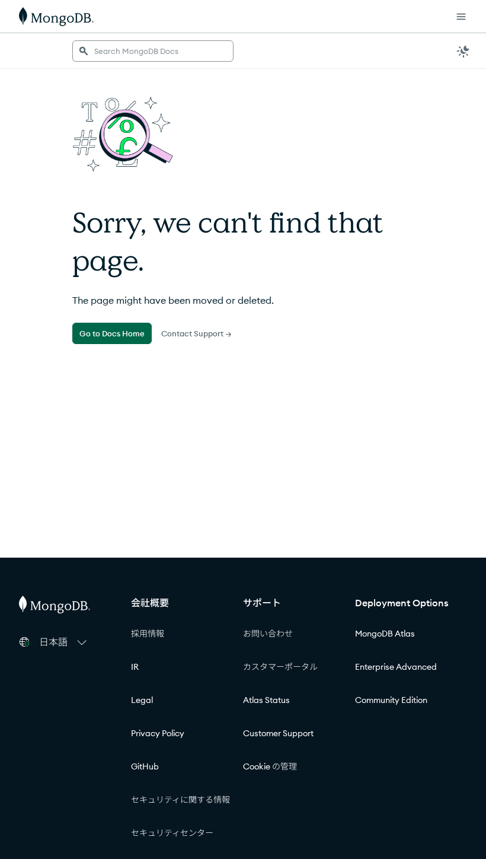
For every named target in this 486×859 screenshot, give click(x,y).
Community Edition (391, 700)
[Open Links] (461, 16)
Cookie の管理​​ (270, 766)
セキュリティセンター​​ (172, 833)
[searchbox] (153, 51)
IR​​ (135, 666)
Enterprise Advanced (396, 666)
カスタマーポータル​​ (280, 666)
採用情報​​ (148, 633)
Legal (142, 700)
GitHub (145, 766)
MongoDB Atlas (385, 633)
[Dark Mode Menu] (463, 51)
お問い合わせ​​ (268, 633)
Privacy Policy (157, 733)
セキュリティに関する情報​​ (181, 799)
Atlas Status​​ (266, 700)
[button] (65, 642)
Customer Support (278, 733)
